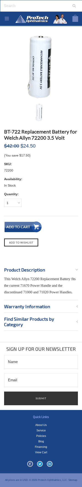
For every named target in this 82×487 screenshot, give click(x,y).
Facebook (30, 464)
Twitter (39, 464)
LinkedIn (49, 464)
